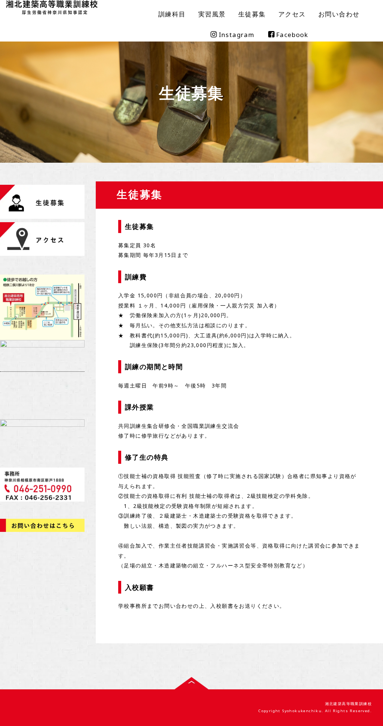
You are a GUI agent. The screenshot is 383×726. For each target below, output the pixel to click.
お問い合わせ (338, 14)
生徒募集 (252, 14)
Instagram (237, 34)
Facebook (292, 34)
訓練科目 (172, 14)
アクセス (292, 14)
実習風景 (212, 14)
